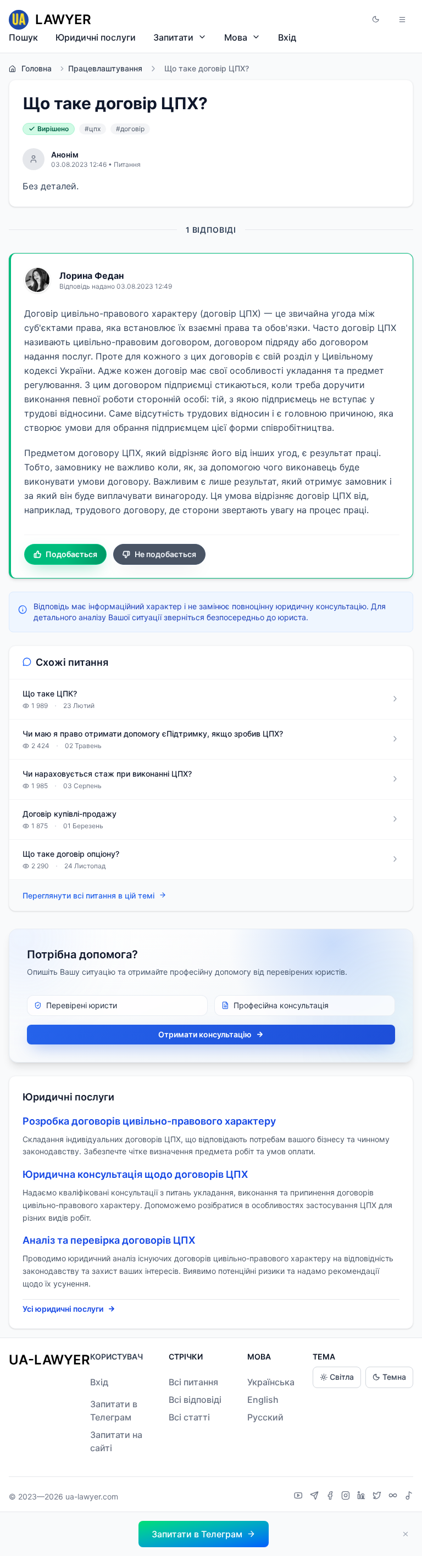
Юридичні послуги (95, 37)
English (263, 1399)
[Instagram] (347, 1496)
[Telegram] (315, 1496)
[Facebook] (331, 1496)
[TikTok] (408, 1496)
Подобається (71, 554)
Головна (36, 68)
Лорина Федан (91, 275)
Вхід (287, 37)
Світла (342, 1376)
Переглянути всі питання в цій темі (88, 895)
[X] (378, 1496)
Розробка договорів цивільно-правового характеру (149, 1121)
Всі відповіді (195, 1399)
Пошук (23, 37)
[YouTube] (300, 1496)
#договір (130, 129)
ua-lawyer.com (91, 1496)
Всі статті (189, 1417)
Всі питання (193, 1382)
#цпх (93, 129)
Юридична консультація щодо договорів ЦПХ (135, 1174)
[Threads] (394, 1496)
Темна (394, 1376)
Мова (235, 37)
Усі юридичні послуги (63, 1308)
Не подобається (165, 554)
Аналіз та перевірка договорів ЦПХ (109, 1240)
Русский (265, 1417)
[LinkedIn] (362, 1496)
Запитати (173, 37)
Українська (271, 1382)
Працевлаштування (105, 68)
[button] (376, 20)
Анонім (65, 154)
